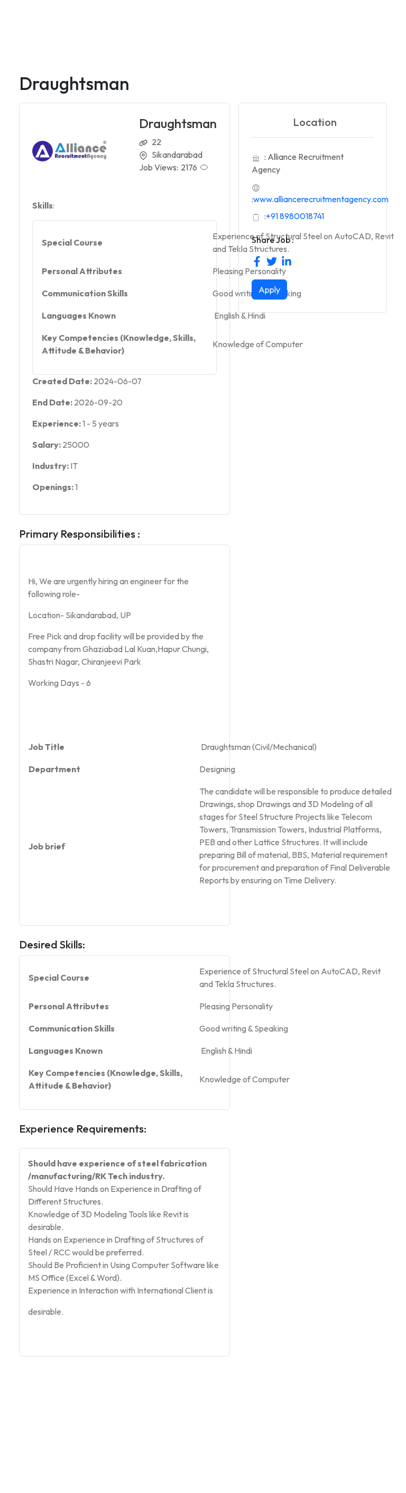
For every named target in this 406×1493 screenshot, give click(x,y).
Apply (269, 289)
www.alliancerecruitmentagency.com (321, 199)
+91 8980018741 (295, 216)
